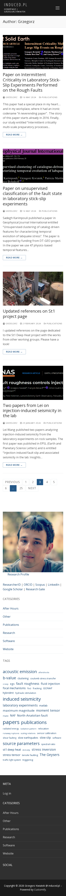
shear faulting (9, 737)
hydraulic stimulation (25, 692)
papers (11, 722)
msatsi (5, 716)
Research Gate (35, 589)
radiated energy (11, 728)
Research (9, 633)
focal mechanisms (14, 688)
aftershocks (44, 672)
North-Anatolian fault (32, 715)
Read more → (14, 134)
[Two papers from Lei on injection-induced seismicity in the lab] (33, 383)
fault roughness (27, 683)
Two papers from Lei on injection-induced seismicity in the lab (32, 410)
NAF (12, 715)
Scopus (40, 585)
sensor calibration (46, 733)
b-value (9, 677)
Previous (12, 482)
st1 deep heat (12, 749)
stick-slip (26, 750)
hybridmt (8, 692)
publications (34, 722)
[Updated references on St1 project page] (33, 289)
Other (7, 617)
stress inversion (44, 749)
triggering (28, 759)
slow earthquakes (28, 737)
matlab (43, 705)
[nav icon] (57, 8)
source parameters (21, 743)
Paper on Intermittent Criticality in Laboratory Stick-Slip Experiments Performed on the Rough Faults (31, 82)
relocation (43, 728)
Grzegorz (11, 97)
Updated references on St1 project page (29, 313)
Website (8, 649)
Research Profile (18, 574)
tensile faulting (30, 755)
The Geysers (49, 754)
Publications (49, 97)
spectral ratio (48, 744)
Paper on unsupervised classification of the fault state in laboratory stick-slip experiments (32, 196)
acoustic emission (20, 671)
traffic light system (12, 759)
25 (21, 488)
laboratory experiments (20, 705)
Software (9, 641)
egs (12, 683)
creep (5, 684)
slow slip (45, 738)
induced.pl (16, 4)
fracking (37, 688)
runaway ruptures (11, 733)
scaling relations (28, 733)
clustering (23, 678)
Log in (7, 793)
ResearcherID (12, 585)
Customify (40, 889)
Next (32, 488)
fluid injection (50, 684)
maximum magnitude (18, 710)
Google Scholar (13, 589)
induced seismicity (22, 699)
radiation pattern (28, 729)
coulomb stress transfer (43, 678)
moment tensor (48, 710)
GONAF (47, 688)
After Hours (10, 608)
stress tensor (11, 755)
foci (29, 688)
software (56, 737)
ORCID (28, 585)
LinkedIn (53, 585)
